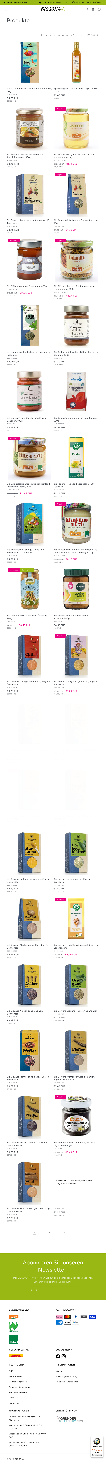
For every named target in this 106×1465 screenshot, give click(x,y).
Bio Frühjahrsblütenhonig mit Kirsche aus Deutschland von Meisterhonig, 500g (75, 551)
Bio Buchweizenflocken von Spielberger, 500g (75, 419)
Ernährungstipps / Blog (66, 1376)
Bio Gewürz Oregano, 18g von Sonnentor (75, 1011)
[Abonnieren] (75, 1290)
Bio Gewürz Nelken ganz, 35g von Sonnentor (25, 1012)
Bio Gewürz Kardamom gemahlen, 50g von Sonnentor (76, 751)
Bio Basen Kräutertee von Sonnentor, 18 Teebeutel (28, 221)
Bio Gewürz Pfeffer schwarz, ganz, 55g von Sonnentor (27, 1144)
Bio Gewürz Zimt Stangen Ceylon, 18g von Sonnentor (74, 1182)
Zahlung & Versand (18, 1392)
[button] (6, 9)
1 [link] (34, 1232)
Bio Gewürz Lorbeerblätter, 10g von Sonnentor (72, 880)
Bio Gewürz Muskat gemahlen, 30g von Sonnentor (27, 946)
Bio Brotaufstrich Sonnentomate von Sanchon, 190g (26, 419)
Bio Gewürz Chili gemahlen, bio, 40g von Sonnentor (28, 683)
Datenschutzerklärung (19, 1387)
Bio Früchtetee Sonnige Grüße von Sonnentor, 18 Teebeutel (25, 551)
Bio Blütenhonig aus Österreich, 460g (27, 286)
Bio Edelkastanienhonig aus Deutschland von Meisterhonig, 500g (28, 485)
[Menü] (101, 1438)
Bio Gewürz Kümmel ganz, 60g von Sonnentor (72, 817)
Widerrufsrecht (16, 1376)
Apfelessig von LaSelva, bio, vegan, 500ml (76, 88)
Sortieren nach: (48, 35)
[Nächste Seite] (72, 1233)
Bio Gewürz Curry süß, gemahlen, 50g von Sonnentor (76, 683)
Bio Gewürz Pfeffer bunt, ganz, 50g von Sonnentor (28, 1078)
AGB (11, 1371)
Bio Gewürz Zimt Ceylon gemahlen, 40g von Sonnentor (28, 1210)
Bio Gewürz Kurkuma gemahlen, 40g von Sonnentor (28, 880)
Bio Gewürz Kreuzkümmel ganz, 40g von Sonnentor (28, 817)
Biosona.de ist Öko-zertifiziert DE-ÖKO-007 (28, 1435)
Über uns (60, 1371)
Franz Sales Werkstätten (67, 1382)
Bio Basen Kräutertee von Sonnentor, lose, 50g (76, 221)
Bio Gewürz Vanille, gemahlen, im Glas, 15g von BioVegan (74, 1144)
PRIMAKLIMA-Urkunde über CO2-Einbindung (25, 1418)
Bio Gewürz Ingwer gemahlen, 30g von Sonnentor (27, 751)
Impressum (14, 1403)
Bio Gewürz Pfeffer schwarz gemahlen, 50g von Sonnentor (74, 1078)
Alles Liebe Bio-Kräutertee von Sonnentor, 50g (29, 90)
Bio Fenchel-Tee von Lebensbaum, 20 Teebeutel (74, 485)
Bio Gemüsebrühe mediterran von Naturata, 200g (71, 617)
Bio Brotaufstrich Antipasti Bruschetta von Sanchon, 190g (76, 353)
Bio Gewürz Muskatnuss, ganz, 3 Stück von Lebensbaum (76, 946)
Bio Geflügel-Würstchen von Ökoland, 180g (27, 617)
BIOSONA (20, 1459)
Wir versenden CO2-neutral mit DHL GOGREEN (26, 1427)
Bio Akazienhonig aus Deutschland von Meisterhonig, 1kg (74, 156)
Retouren (13, 1398)
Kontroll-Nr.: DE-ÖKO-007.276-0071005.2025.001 (24, 1444)
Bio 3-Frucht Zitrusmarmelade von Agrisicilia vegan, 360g (25, 156)
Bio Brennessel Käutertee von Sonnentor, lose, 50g (29, 353)
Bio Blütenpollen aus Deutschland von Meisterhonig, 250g (74, 287)
